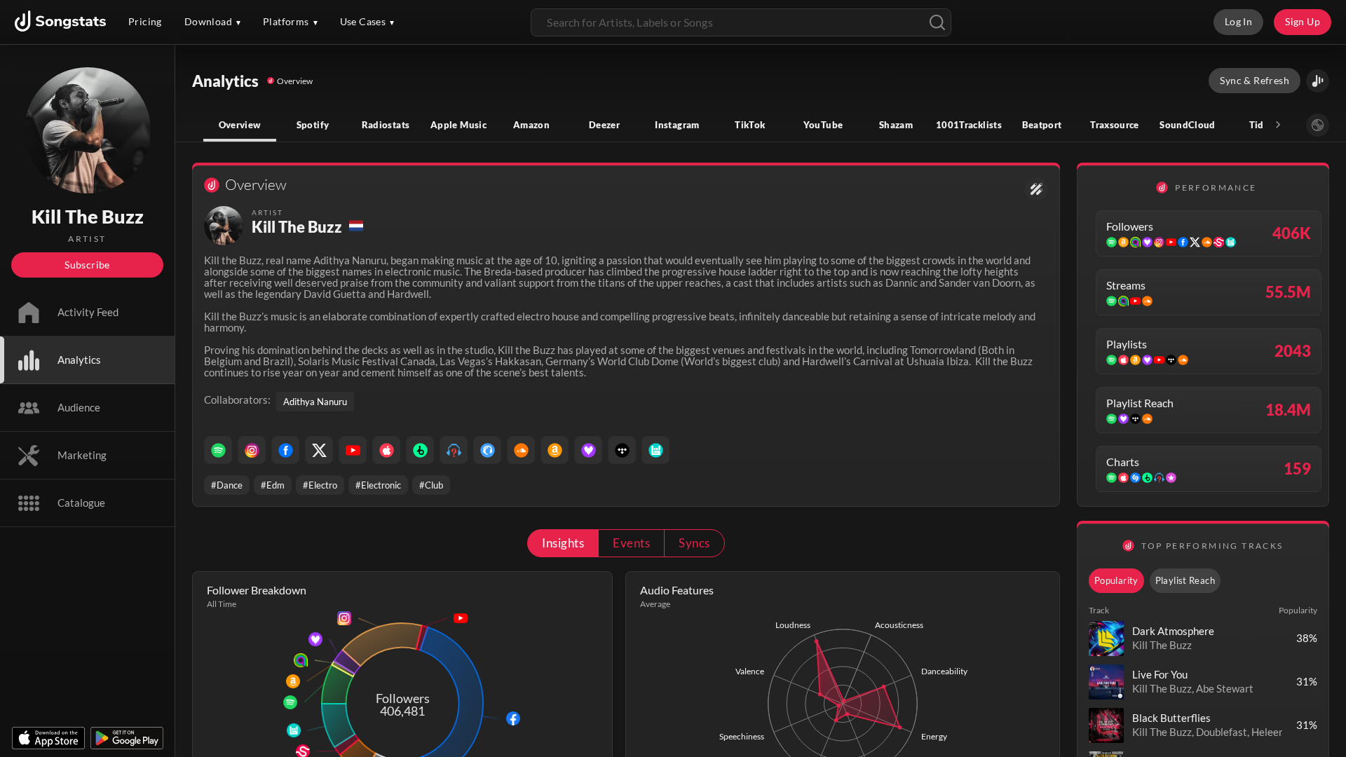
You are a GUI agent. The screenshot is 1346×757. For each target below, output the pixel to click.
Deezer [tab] (604, 124)
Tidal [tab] (1260, 124)
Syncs (694, 543)
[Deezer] (588, 450)
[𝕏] (319, 450)
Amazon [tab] (531, 124)
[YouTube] (353, 450)
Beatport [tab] (1042, 124)
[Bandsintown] (655, 450)
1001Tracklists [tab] (969, 124)
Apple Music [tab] (458, 124)
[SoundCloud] (521, 450)
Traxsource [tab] (1114, 124)
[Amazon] (555, 450)
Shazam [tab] (896, 124)
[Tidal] (622, 450)
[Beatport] (420, 450)
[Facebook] (285, 450)
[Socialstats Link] (1036, 188)
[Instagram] (252, 450)
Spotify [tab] (313, 124)
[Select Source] (1317, 125)
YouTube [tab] (823, 124)
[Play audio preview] (1106, 638)
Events (631, 543)
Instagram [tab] (677, 124)
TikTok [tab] (750, 124)
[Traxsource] (487, 450)
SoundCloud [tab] (1188, 124)
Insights (563, 543)
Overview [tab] (240, 124)
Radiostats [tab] (386, 124)
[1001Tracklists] (454, 450)
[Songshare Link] (1317, 81)
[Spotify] (218, 450)
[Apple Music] (386, 450)
